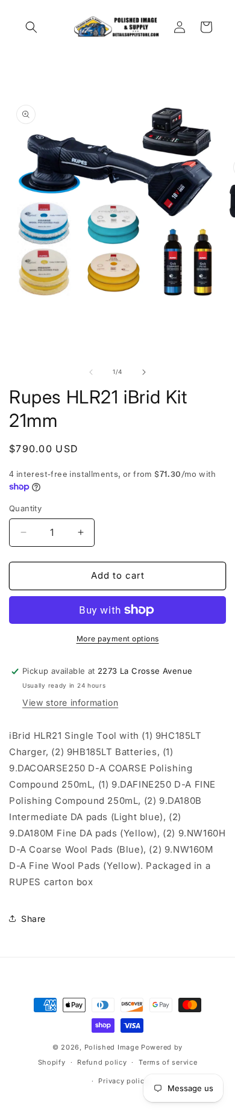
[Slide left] (91, 372)
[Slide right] (144, 372)
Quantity (25, 508)
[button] (31, 27)
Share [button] (33, 918)
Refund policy (102, 1062)
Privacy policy (123, 1081)
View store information (70, 702)
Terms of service (168, 1062)
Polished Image (111, 1047)
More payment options (118, 638)
